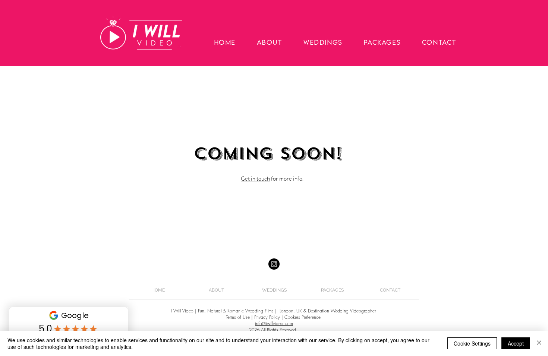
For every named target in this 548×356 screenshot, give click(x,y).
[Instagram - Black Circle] (274, 264)
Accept (516, 343)
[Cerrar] (539, 343)
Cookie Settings (472, 343)
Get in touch (255, 178)
